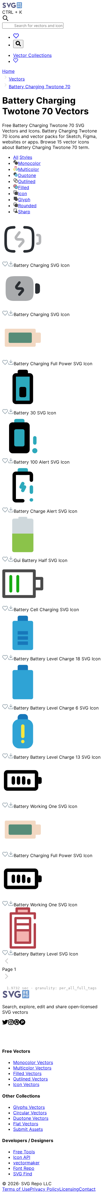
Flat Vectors (25, 1123)
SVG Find (22, 1173)
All (22, 157)
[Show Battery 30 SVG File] (22, 406)
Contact (87, 1189)
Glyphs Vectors (29, 1107)
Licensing (69, 1189)
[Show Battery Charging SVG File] (22, 258)
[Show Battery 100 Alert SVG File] (22, 455)
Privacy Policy (44, 1189)
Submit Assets (28, 1129)
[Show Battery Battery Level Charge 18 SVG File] (22, 652)
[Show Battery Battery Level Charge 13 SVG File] (22, 750)
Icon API (21, 1157)
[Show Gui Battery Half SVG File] (22, 553)
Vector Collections (32, 55)
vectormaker (26, 1162)
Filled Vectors (27, 1073)
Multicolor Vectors (32, 1068)
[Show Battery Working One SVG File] (22, 799)
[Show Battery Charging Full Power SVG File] (22, 356)
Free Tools (24, 1151)
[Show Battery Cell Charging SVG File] (22, 602)
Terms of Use (16, 1189)
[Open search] (18, 44)
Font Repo (23, 1168)
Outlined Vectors (30, 1079)
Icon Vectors (26, 1084)
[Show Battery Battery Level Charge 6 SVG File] (22, 701)
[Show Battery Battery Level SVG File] (22, 947)
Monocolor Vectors (33, 1062)
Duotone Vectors (30, 1118)
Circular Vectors (30, 1112)
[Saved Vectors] (16, 37)
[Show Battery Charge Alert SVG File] (22, 504)
